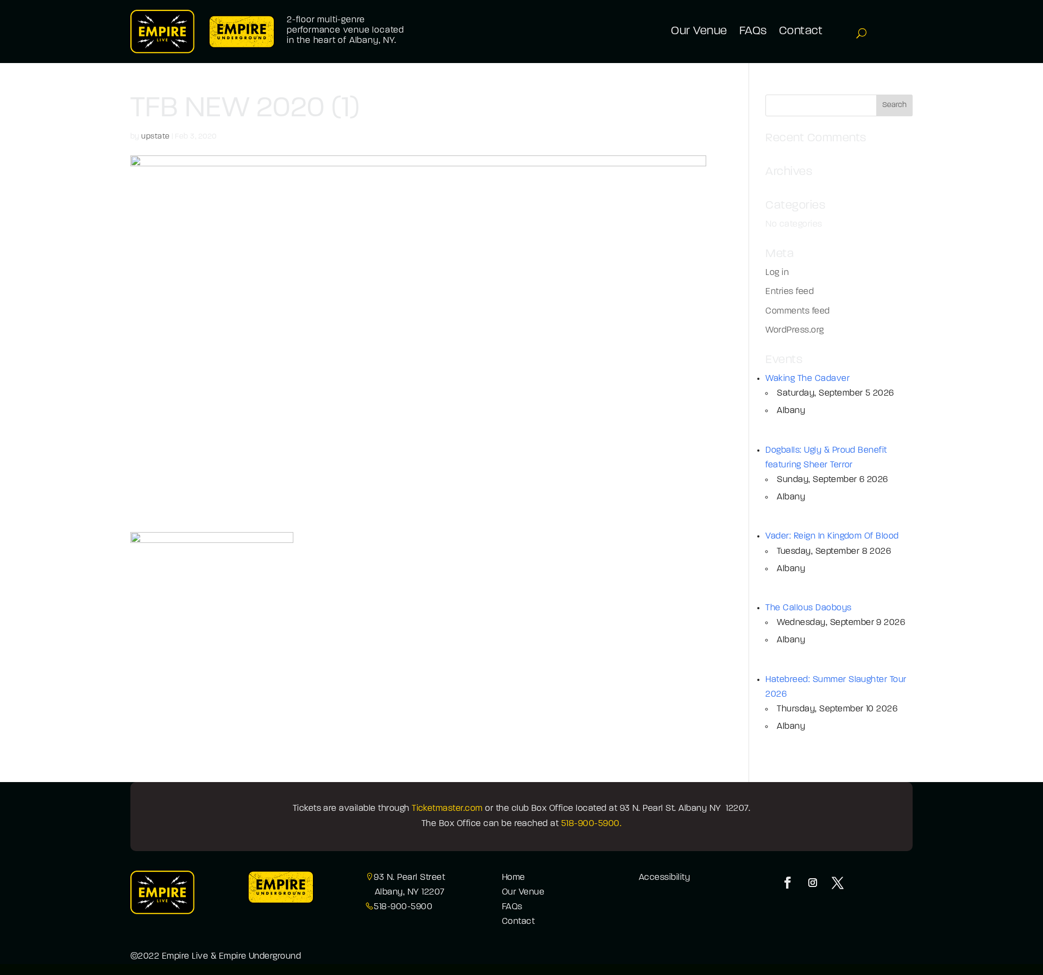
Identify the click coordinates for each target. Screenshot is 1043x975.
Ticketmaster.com (447, 808)
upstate (155, 137)
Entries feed (789, 292)
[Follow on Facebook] (788, 883)
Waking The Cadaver (807, 378)
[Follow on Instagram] (812, 882)
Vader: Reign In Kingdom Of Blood (832, 536)
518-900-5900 (403, 907)
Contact (518, 921)
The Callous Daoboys (808, 608)
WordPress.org (794, 330)
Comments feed (797, 311)
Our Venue (523, 892)
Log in (777, 272)
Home (513, 877)
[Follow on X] (838, 883)
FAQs (512, 907)
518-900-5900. (591, 824)
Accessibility (664, 877)
